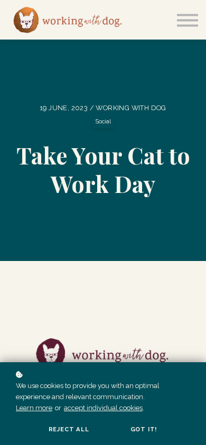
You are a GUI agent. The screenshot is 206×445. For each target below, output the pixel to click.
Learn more (34, 408)
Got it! (144, 429)
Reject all (69, 429)
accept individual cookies (103, 408)
